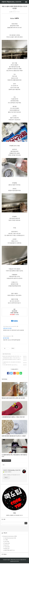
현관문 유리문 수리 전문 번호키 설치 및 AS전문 (13, 330)
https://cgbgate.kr (7, 336)
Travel (7, 546)
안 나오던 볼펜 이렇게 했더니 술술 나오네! (9, 364)
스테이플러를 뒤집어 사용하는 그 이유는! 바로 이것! (13, 417)
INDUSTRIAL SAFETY (9, 550)
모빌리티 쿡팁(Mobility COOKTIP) (11, 2)
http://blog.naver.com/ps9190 (9, 326)
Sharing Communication (10, 536)
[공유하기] (6, 348)
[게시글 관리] (8, 348)
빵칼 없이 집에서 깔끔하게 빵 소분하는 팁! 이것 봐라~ (11, 356)
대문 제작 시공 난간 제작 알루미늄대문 (11, 340)
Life (11, 11)
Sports (6, 545)
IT (6, 539)
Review (6, 548)
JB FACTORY (17, 561)
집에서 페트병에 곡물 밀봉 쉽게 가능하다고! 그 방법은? (11, 359)
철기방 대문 (6, 338)
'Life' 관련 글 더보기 (6, 460)
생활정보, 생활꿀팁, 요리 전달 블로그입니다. (11, 474)
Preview (7, 543)
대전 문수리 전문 (7, 328)
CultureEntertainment (10, 538)
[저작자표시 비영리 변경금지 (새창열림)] (17, 348)
